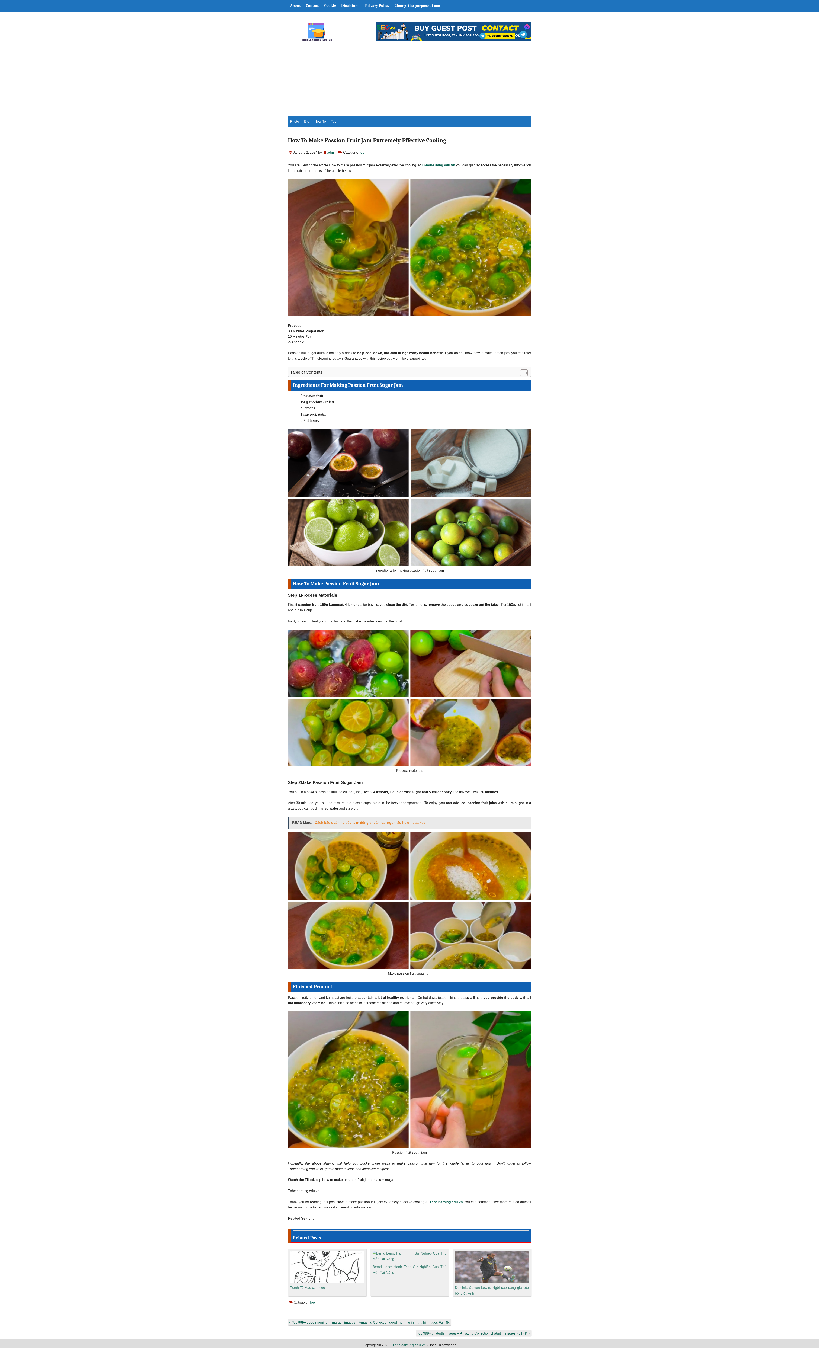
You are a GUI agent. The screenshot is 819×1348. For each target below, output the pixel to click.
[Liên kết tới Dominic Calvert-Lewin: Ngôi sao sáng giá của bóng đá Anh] (492, 1253)
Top (361, 152)
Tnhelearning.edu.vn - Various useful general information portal (317, 31)
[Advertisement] (409, 84)
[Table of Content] (524, 372)
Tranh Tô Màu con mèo (307, 1288)
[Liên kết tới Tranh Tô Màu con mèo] (327, 1253)
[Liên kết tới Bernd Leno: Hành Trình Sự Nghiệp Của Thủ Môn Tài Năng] (410, 1253)
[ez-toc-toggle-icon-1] (522, 373)
